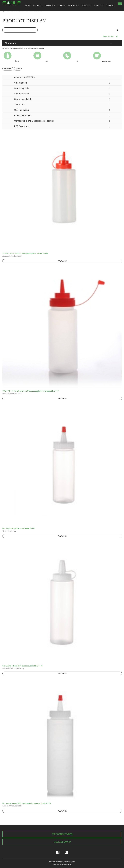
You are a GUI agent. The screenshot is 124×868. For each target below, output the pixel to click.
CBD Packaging (21, 110)
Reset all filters (108, 36)
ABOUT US (86, 5)
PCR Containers (21, 126)
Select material (21, 93)
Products (20, 11)
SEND (18, 69)
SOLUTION (98, 5)
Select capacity (21, 88)
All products (10, 43)
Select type (19, 104)
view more (62, 261)
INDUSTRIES (73, 5)
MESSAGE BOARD (62, 842)
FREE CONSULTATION (62, 834)
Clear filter (7, 69)
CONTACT (110, 5)
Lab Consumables (23, 115)
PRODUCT (38, 5)
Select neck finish (22, 99)
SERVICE (61, 5)
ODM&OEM (50, 5)
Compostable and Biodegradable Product (34, 121)
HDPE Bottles (36, 11)
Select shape (20, 82)
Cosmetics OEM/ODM (24, 77)
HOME (28, 5)
